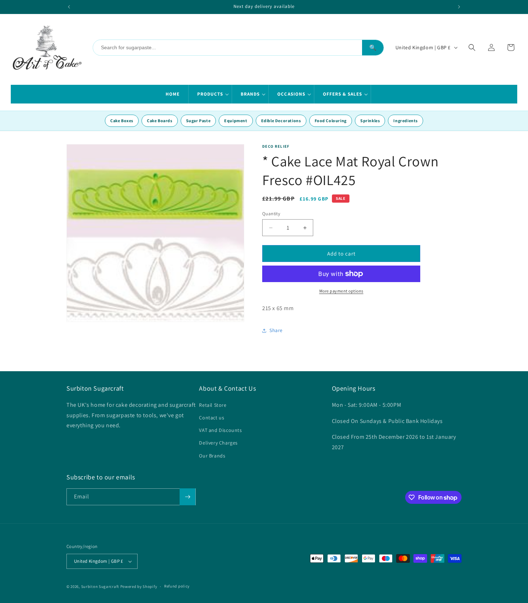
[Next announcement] (459, 7)
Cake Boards (159, 120)
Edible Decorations (281, 120)
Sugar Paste (198, 120)
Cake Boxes (121, 120)
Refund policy (177, 586)
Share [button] (276, 330)
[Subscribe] (187, 496)
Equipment (235, 120)
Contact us (211, 417)
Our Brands (212, 455)
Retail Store (212, 405)
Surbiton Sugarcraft (100, 586)
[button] (210, 94)
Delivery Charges (218, 442)
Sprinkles (370, 120)
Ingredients (405, 120)
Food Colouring (331, 120)
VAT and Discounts (220, 430)
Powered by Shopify (138, 586)
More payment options (341, 291)
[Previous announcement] (69, 7)
